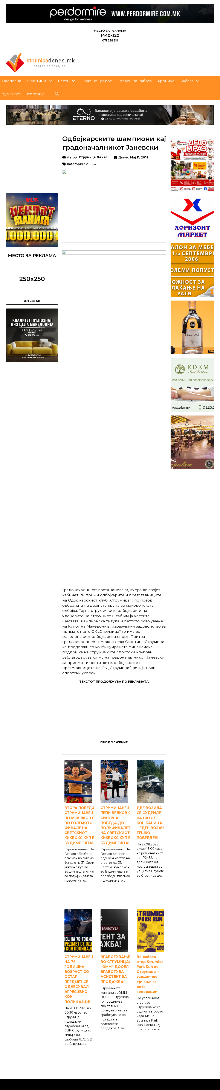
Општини (36, 81)
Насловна (11, 81)
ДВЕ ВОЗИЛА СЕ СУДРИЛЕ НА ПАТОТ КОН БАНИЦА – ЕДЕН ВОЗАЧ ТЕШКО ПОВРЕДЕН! (150, 823)
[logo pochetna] (40, 62)
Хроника (166, 81)
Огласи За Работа (135, 81)
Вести (64, 81)
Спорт (91, 164)
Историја (35, 93)
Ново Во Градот (96, 81)
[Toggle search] (56, 94)
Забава (187, 81)
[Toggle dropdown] (50, 81)
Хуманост (11, 93)
